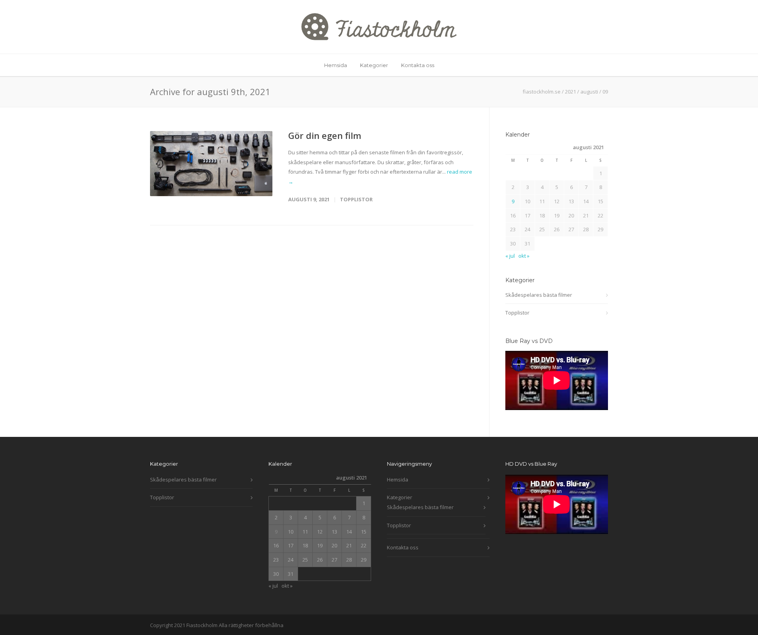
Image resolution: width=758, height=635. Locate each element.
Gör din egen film (324, 135)
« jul (510, 255)
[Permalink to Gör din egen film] (211, 163)
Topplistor (356, 199)
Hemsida (335, 65)
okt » (523, 255)
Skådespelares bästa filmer (538, 294)
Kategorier (374, 65)
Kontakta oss (417, 65)
